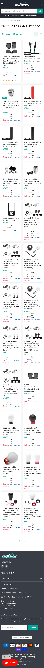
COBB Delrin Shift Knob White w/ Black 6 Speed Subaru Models (11, 431)
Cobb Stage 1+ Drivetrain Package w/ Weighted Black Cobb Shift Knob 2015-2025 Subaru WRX (31, 346)
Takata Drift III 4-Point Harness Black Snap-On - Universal (32, 59)
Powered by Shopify (22, 664)
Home (3, 21)
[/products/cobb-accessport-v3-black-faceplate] (11, 209)
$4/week (17, 196)
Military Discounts (22, 659)
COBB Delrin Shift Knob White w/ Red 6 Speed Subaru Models (11, 470)
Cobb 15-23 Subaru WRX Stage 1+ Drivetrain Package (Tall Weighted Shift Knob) (11, 304)
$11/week (17, 76)
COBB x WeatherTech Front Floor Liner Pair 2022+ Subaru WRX (32, 388)
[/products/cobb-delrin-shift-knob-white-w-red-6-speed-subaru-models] (11, 458)
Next (25, 541)
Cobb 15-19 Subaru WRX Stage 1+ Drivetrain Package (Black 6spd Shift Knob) (31, 222)
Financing (31, 657)
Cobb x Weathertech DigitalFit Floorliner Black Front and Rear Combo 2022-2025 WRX (11, 61)
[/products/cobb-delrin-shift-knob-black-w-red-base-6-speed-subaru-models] (33, 419)
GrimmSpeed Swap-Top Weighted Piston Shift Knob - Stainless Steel (32, 182)
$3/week (38, 116)
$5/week (17, 120)
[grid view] (36, 34)
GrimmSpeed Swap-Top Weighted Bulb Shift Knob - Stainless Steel (11, 182)
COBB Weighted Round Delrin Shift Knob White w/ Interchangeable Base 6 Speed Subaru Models (32, 513)
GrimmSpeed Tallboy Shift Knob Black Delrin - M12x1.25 (32, 144)
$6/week (38, 402)
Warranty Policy (12, 657)
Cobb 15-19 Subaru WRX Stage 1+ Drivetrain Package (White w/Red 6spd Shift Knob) (32, 304)
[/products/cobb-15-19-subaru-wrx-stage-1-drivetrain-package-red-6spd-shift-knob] (11, 250)
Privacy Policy (30, 654)
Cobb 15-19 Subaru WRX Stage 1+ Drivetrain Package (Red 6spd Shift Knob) (10, 263)
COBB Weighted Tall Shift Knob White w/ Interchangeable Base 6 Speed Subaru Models (32, 471)
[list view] (40, 34)
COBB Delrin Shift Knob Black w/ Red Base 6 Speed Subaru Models (32, 431)
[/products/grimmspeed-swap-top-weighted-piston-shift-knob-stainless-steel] (33, 170)
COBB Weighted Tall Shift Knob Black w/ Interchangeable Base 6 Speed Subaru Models (11, 512)
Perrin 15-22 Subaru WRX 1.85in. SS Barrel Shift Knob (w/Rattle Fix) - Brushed (11, 104)
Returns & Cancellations (15, 654)
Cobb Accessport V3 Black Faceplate (11, 219)
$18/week (38, 72)
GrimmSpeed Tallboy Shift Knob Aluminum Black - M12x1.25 (11, 144)
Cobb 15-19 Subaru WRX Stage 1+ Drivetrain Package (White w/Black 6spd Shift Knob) (32, 263)
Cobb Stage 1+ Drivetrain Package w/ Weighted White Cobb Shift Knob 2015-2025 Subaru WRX (10, 390)
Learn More (6, 78)
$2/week (38, 157)
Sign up (33, 627)
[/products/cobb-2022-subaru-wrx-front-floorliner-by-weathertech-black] (33, 376)
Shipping (23, 657)
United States (21, 637)
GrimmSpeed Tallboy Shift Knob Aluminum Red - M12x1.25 (32, 103)
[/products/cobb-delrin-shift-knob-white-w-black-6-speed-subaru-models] (11, 419)
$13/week (38, 237)
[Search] (40, 11)
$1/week (17, 231)
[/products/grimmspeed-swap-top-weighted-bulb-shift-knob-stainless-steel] (11, 170)
